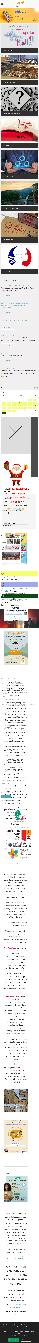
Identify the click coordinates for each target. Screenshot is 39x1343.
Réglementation (8, 145)
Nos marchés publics (11, 742)
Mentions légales (10, 774)
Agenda (7, 728)
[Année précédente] (1, 396)
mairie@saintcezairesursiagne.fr (12, 690)
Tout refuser (26, 1340)
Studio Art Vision (19, 865)
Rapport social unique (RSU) (10, 335)
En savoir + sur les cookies (19, 1335)
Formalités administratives (12, 113)
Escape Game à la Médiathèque (12, 577)
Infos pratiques (8, 176)
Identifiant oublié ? (7, 803)
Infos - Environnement (9, 368)
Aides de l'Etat (8, 271)
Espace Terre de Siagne (11, 208)
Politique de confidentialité (13, 770)
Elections (7, 737)
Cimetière (4, 353)
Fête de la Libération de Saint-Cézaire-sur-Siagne (18, 588)
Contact (7, 723)
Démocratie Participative (11, 50)
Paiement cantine (9, 82)
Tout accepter (13, 1340)
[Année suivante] (37, 396)
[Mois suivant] (35, 396)
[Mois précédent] (3, 396)
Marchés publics (8, 239)
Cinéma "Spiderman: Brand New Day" (14, 600)
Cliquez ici (16, 508)
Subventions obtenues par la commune (15, 285)
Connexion (6, 797)
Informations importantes (13, 746)
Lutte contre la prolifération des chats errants (17, 320)
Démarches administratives (13, 760)
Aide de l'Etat (8, 765)
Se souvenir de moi (7, 792)
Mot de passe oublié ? (9, 801)
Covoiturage (8, 756)
